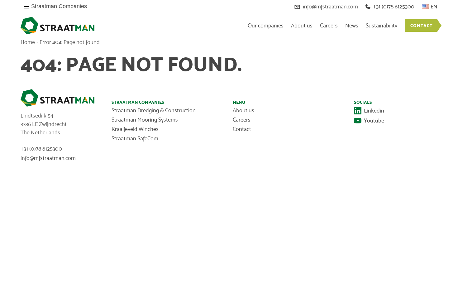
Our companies (266, 25)
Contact (421, 25)
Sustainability (381, 25)
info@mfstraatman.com (330, 6)
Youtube (374, 120)
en (434, 6)
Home (28, 42)
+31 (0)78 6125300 (393, 6)
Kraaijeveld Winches (135, 129)
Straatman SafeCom (135, 138)
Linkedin (374, 110)
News (351, 25)
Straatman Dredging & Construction (154, 110)
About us (301, 25)
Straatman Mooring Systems (145, 119)
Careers (329, 25)
